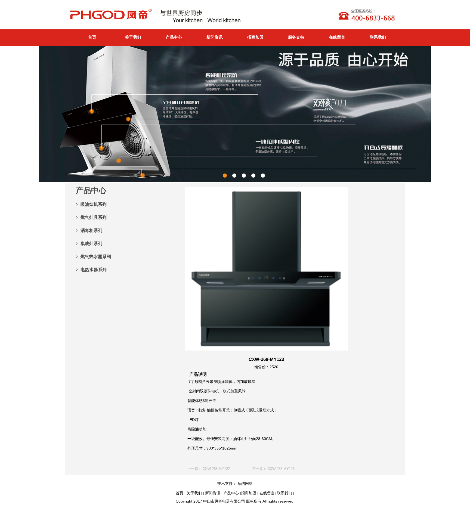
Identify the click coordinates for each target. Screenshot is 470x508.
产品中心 (174, 37)
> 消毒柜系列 (89, 230)
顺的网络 (244, 483)
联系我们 (378, 37)
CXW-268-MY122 (216, 469)
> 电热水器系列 (91, 269)
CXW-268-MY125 (281, 469)
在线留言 (337, 37)
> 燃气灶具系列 (91, 217)
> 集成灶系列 (89, 243)
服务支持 (296, 37)
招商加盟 (255, 37)
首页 (92, 37)
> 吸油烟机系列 (91, 204)
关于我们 (133, 37)
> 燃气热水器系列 (93, 256)
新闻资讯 (214, 37)
